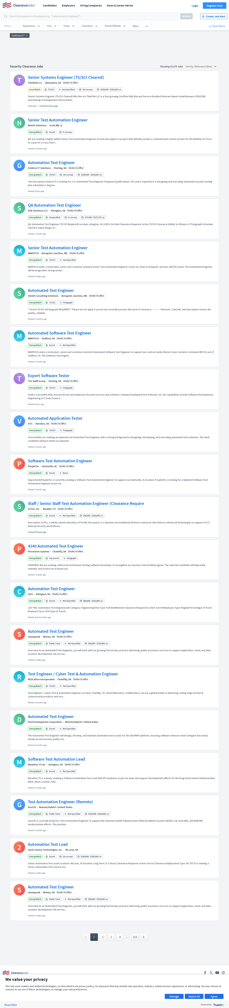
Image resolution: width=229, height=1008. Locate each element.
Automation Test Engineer (51, 162)
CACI (30, 594)
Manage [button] (174, 996)
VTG (30, 423)
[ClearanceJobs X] (211, 972)
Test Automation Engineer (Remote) (60, 801)
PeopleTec (33, 466)
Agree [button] (214, 996)
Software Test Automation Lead (56, 759)
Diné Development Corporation (45, 722)
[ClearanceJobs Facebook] (205, 972)
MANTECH (33, 253)
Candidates (50, 5)
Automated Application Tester (55, 418)
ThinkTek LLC (35, 82)
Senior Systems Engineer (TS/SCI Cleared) (66, 77)
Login (195, 5)
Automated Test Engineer (51, 290)
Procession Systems (38, 551)
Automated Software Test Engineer (59, 333)
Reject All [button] (194, 996)
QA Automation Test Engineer (54, 205)
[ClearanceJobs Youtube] (217, 972)
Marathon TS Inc (36, 764)
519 (135, 937)
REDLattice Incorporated (41, 679)
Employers (68, 5)
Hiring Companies (91, 5)
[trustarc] (218, 1004)
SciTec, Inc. (34, 508)
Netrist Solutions (37, 125)
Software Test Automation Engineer (60, 461)
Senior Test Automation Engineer (58, 120)
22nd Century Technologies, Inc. (45, 849)
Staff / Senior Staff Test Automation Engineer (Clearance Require (86, 503)
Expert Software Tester (49, 375)
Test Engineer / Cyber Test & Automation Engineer (73, 674)
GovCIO (32, 807)
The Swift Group (36, 381)
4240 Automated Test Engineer (55, 546)
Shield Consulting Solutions (43, 295)
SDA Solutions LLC (38, 210)
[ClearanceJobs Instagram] (223, 972)
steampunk (34, 636)
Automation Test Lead (48, 844)
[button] (31, 26)
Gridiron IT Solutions (39, 168)
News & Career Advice (120, 5)
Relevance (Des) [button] (204, 66)
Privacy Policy (10, 1004)
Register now (215, 5)
